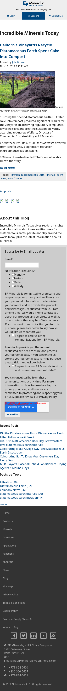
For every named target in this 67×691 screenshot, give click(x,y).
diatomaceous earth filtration (21, 498)
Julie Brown (18, 62)
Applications (9, 545)
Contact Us (57, 15)
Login (12, 15)
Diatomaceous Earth (32, 174)
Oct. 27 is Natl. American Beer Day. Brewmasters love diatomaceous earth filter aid (31, 443)
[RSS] (53, 635)
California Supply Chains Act (18, 619)
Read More (7, 168)
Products (8, 521)
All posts (5, 191)
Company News (13, 490)
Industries (8, 537)
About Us (8, 562)
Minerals (7, 529)
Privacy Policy (10, 594)
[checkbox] (37, 280)
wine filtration (15, 178)
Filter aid (50, 174)
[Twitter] (23, 635)
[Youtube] (43, 635)
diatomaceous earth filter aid (21, 494)
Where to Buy (10, 627)
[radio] (37, 274)
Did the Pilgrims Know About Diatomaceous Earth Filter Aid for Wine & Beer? (32, 435)
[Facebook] (13, 635)
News (6, 570)
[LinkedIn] (33, 635)
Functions (8, 553)
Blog (5, 578)
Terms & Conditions (14, 602)
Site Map (8, 586)
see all (4, 504)
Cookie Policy (10, 610)
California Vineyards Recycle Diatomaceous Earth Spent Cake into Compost (29, 51)
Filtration (15, 174)
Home (6, 512)
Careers (35, 15)
